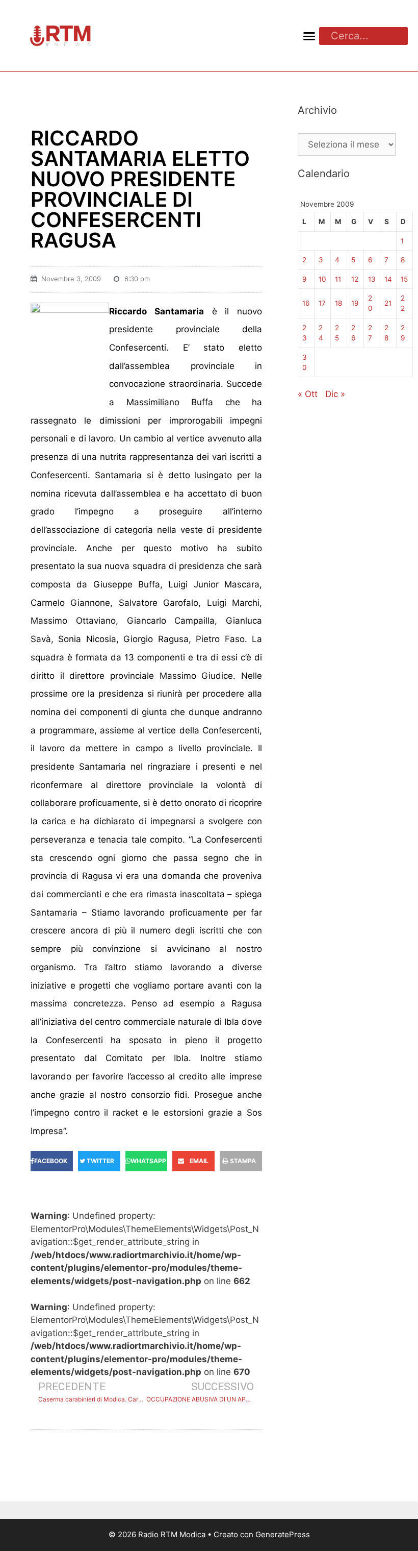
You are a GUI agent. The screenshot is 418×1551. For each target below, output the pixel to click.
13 (372, 279)
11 (338, 279)
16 (305, 303)
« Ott (308, 394)
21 (387, 303)
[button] (309, 35)
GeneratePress (282, 1534)
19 (354, 303)
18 (338, 303)
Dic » (335, 394)
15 (404, 279)
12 (354, 279)
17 (322, 303)
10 (322, 279)
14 (388, 279)
